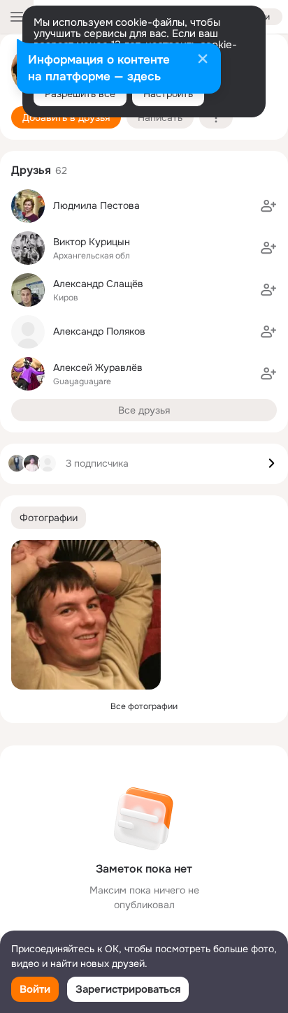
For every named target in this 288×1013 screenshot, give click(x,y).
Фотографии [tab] (49, 517)
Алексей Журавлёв (98, 367)
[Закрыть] (203, 60)
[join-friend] (268, 206)
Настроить (168, 93)
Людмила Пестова (96, 205)
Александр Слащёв (98, 283)
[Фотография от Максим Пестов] (86, 615)
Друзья (31, 170)
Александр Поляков (99, 331)
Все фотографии (144, 706)
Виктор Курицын (91, 241)
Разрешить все (80, 93)
